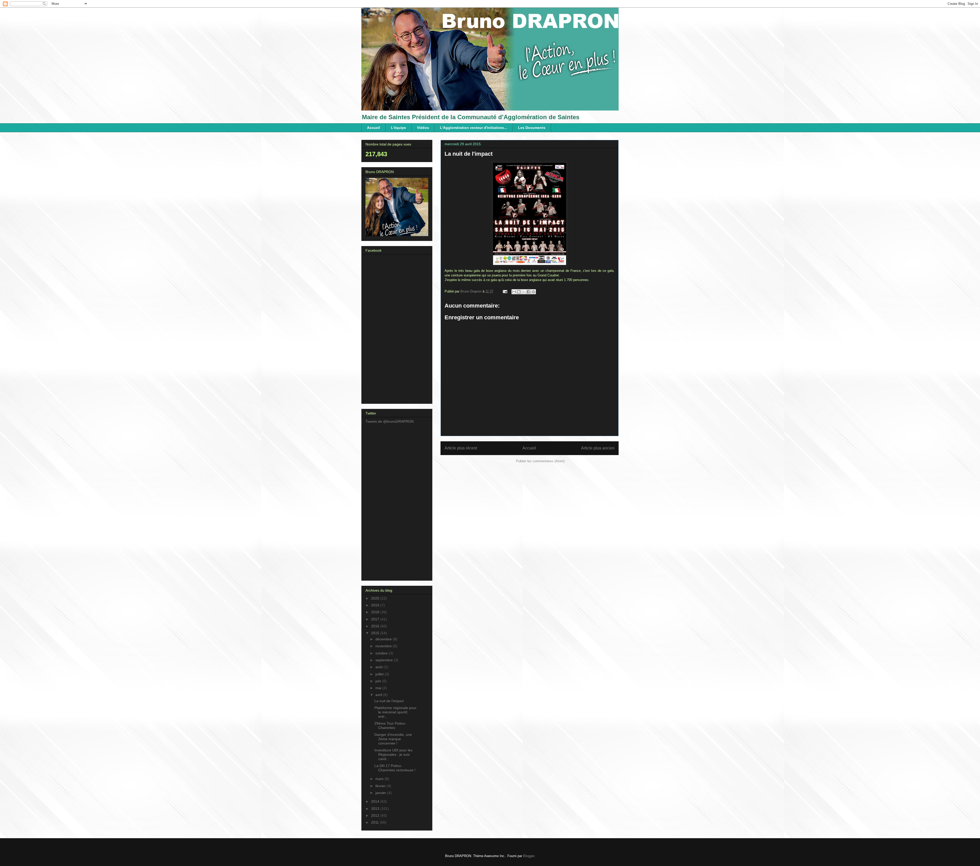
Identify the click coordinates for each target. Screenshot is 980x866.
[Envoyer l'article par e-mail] (504, 291)
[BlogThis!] (518, 291)
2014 (375, 801)
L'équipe (398, 128)
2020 (375, 598)
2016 (375, 626)
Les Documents (531, 128)
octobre (382, 653)
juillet (380, 674)
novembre (384, 646)
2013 (375, 809)
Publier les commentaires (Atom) (540, 461)
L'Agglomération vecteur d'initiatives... (473, 128)
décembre (384, 639)
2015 (375, 633)
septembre (384, 660)
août (379, 667)
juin (378, 681)
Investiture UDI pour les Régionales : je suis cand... (393, 754)
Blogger (528, 856)
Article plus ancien (598, 448)
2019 (375, 605)
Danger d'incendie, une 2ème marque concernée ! (393, 739)
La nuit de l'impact (389, 701)
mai (378, 688)
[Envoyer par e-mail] (514, 291)
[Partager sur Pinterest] (533, 291)
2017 (375, 619)
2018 (375, 612)
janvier (381, 793)
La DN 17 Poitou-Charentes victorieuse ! (394, 768)
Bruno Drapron (471, 291)
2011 (375, 822)
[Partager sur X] (523, 291)
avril (379, 695)
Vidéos (423, 128)
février (381, 786)
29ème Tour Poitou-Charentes (390, 725)
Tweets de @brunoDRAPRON (389, 421)
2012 (375, 815)
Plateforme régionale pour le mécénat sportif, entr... (395, 712)
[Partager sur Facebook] (528, 291)
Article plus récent (461, 448)
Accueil (373, 128)
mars (380, 779)
